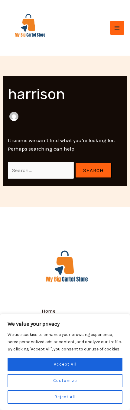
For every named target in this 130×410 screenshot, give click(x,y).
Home (49, 311)
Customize (65, 380)
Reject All (65, 396)
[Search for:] (41, 170)
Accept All (65, 364)
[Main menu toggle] (117, 28)
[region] (65, 362)
